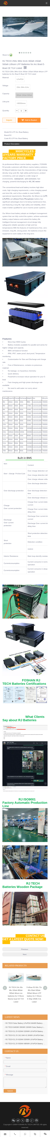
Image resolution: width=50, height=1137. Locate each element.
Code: (6, 138)
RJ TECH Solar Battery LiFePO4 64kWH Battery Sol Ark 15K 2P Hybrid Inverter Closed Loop (25, 1023)
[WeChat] (13, 1120)
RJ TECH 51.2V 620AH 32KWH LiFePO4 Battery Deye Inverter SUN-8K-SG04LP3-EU (25, 1031)
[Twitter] (23, 1120)
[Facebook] (36, 1120)
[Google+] (32, 1120)
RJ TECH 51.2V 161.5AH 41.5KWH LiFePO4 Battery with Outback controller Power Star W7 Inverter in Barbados (25, 1035)
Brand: (6, 135)
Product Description (11, 144)
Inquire (9, 120)
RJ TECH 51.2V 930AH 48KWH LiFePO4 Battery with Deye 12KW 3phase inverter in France (25, 1044)
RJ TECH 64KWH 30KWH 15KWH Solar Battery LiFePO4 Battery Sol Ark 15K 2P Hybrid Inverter (25, 1027)
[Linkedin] (27, 1120)
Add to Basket (31, 120)
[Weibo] (18, 1120)
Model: (6, 132)
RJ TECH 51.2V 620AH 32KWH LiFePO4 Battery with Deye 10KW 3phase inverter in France (25, 1039)
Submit (10, 1091)
